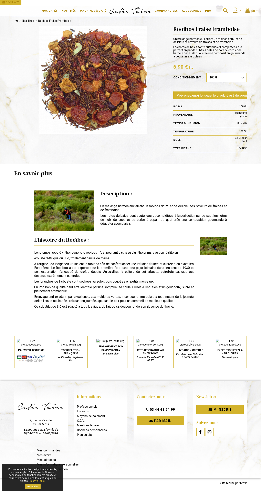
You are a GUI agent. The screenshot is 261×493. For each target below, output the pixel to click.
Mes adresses (46, 460)
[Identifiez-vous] (236, 10)
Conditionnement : (188, 77)
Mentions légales (88, 425)
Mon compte (25, 451)
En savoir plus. (37, 481)
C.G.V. (81, 421)
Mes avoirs (44, 455)
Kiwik (243, 483)
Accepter (32, 486)
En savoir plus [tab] (33, 173)
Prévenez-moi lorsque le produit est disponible (212, 95)
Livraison (83, 411)
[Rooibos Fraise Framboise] (93, 80)
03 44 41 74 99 (162, 410)
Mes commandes (48, 450)
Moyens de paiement (91, 416)
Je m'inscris (220, 410)
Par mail (162, 421)
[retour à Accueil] (16, 20)
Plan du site (85, 435)
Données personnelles (92, 430)
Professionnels (87, 406)
